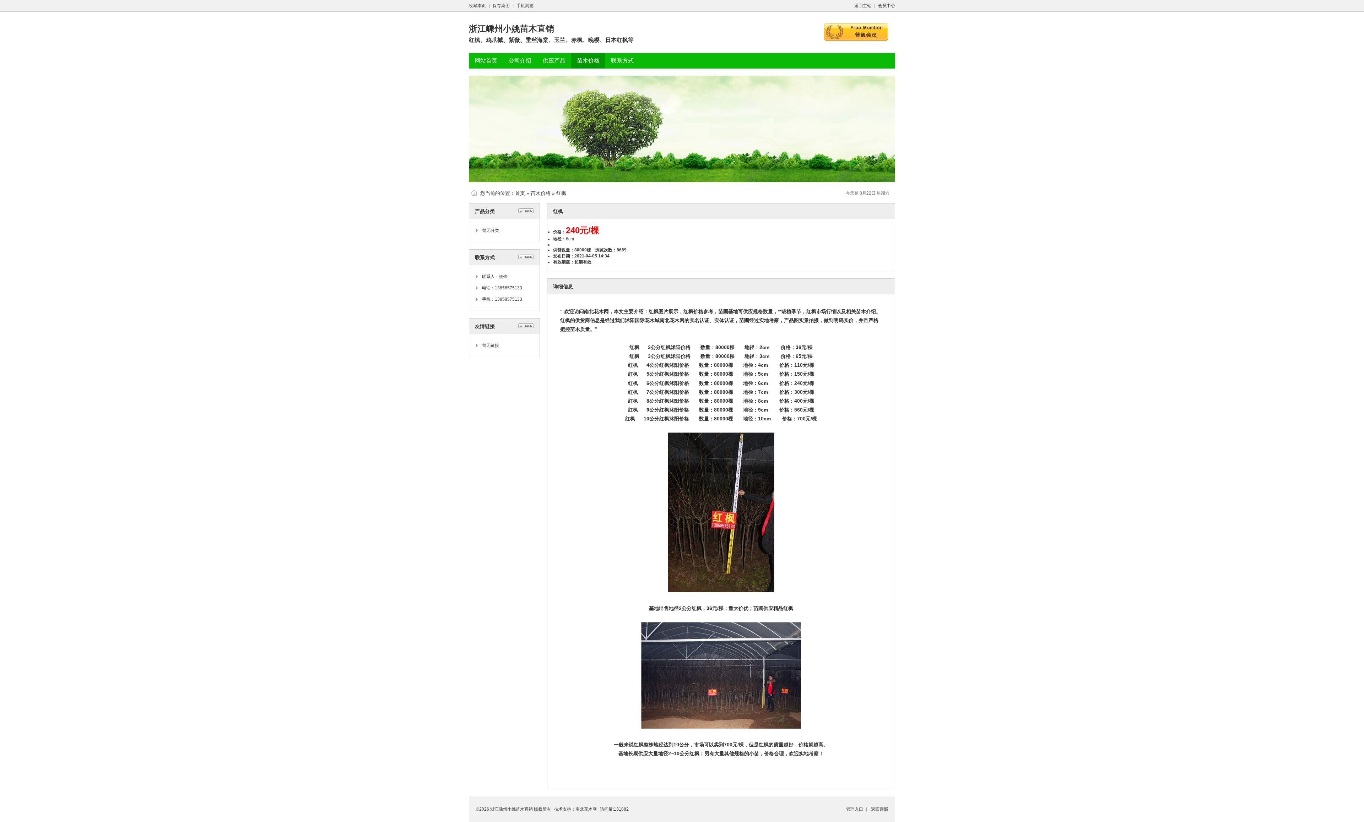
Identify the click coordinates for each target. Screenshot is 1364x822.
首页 (520, 193)
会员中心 (886, 5)
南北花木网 (586, 809)
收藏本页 (477, 5)
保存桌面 (501, 5)
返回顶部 (879, 809)
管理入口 (854, 809)
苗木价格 (541, 193)
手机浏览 (525, 5)
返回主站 (862, 5)
